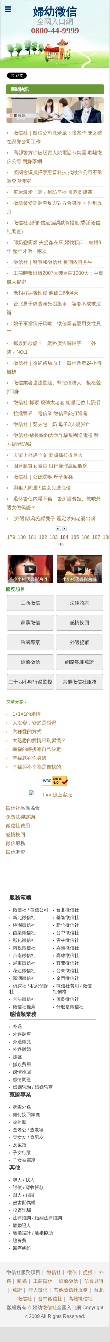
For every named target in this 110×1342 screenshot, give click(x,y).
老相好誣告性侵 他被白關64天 (45, 292)
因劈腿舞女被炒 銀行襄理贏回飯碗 (50, 465)
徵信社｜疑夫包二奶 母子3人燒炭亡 (51, 424)
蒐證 (17, 1290)
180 (22, 537)
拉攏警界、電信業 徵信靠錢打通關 (50, 413)
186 (85, 537)
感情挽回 (79, 622)
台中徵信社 (50, 1298)
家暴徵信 (30, 622)
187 (96, 537)
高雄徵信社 (80, 1298)
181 (32, 537)
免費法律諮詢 (20, 816)
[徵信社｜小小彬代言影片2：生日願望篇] (79, 571)
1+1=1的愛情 (26, 714)
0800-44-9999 (55, 30)
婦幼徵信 (55, 11)
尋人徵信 (38, 1290)
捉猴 (88, 1272)
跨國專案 (30, 642)
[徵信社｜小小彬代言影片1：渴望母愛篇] (30, 571)
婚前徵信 (30, 662)
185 (75, 537)
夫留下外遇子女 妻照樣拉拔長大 (48, 455)
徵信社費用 (18, 825)
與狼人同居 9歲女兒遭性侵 (42, 487)
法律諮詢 (79, 602)
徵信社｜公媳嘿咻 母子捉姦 (43, 476)
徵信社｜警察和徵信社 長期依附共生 (52, 262)
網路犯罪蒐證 (79, 662)
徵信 (10, 843)
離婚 (22, 1281)
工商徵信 (30, 602)
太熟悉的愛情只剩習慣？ (39, 740)
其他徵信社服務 (80, 681)
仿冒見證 (94, 1281)
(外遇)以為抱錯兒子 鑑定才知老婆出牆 (54, 518)
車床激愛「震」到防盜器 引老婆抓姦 (52, 192)
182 (43, 537)
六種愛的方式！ (29, 731)
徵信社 (13, 808)
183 (54, 537)
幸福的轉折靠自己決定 (36, 749)
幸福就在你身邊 (29, 758)
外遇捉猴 (79, 642)
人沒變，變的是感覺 (34, 722)
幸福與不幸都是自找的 (36, 766)
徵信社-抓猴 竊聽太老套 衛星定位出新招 (56, 402)
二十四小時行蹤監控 (30, 681)
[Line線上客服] (55, 794)
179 (11, 537)
